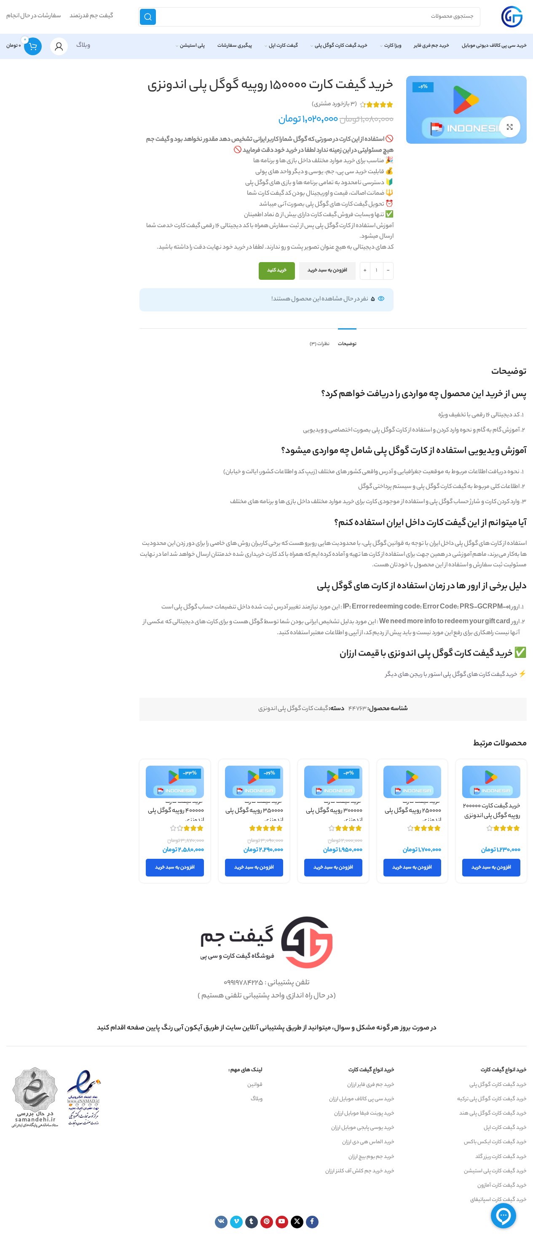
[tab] (347, 340)
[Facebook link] (312, 1222)
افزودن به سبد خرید (327, 270)
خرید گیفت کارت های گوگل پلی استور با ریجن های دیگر (451, 675)
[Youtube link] (282, 1222)
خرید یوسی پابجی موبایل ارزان (362, 1127)
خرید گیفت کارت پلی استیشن (495, 1171)
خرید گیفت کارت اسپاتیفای (498, 1199)
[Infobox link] (267, 1028)
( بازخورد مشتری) (334, 104)
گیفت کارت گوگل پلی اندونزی (293, 709)
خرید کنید (277, 270)
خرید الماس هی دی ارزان (368, 1142)
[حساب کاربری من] (59, 46)
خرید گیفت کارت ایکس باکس (495, 1142)
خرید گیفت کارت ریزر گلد (501, 1157)
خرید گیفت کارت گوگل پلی (498, 1084)
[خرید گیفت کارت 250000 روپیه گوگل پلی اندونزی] (412, 782)
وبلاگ (83, 46)
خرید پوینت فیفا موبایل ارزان (364, 1113)
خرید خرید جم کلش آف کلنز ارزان (359, 1171)
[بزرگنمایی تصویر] (509, 126)
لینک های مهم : (245, 1070)
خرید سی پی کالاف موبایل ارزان (361, 1099)
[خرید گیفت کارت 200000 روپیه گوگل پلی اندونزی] (491, 782)
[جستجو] (148, 17)
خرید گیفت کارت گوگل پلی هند (493, 1113)
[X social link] (297, 1222)
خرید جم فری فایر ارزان (370, 1084)
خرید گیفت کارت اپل (505, 1127)
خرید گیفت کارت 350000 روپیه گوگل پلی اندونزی (254, 811)
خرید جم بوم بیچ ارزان (371, 1157)
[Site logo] (512, 17)
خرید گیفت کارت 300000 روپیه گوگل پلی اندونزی (334, 811)
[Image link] (266, 943)
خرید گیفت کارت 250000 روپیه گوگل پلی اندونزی (413, 811)
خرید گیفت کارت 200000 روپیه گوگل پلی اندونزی (491, 811)
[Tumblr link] (251, 1222)
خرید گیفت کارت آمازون (502, 1185)
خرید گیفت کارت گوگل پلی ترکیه (492, 1099)
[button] (491, 867)
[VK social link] (221, 1222)
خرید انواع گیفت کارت (504, 1070)
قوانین (254, 1084)
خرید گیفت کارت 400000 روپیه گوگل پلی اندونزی (176, 811)
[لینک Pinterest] (266, 1222)
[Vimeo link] (236, 1222)
